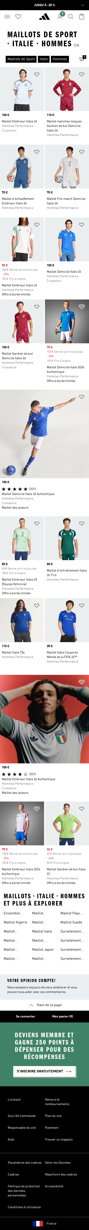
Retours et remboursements (57, 1102)
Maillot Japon (43, 950)
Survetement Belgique (70, 941)
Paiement (51, 1127)
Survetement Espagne (70, 950)
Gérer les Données (58, 1162)
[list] (37, 59)
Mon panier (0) (62, 1016)
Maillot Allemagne (12, 932)
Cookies (13, 1174)
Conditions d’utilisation (24, 1207)
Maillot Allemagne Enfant (12, 941)
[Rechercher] (70, 16)
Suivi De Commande (22, 1116)
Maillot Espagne (39, 923)
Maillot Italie (42, 931)
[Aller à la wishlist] (18, 16)
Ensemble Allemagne (12, 914)
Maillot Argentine (11, 950)
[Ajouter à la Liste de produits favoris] (36, 75)
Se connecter (25, 1016)
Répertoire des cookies (61, 1174)
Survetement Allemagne (70, 932)
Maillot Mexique (39, 959)
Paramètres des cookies (25, 1162)
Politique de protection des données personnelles (24, 1191)
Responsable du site (22, 1127)
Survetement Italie (70, 959)
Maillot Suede (71, 922)
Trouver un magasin (59, 1139)
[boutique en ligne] (44, 18)
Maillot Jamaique (40, 941)
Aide (11, 1139)
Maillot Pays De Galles (72, 914)
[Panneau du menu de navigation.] (7, 16)
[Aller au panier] (81, 16)
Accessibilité (54, 1186)
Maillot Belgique (11, 959)
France (51, 1223)
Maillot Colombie (39, 914)
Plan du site (53, 1116)
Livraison (14, 1099)
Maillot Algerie (15, 922)
